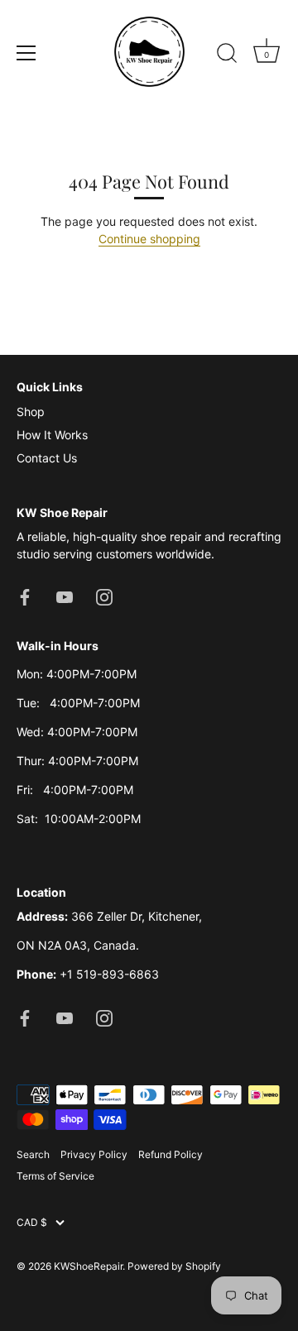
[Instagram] (104, 596)
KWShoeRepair (88, 1266)
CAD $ (32, 1222)
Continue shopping (149, 239)
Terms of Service (55, 1176)
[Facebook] (25, 596)
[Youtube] (64, 596)
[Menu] (26, 53)
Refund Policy (170, 1154)
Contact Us (47, 458)
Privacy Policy (93, 1154)
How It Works (52, 435)
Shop (31, 412)
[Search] (227, 55)
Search (33, 1154)
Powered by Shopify (174, 1266)
